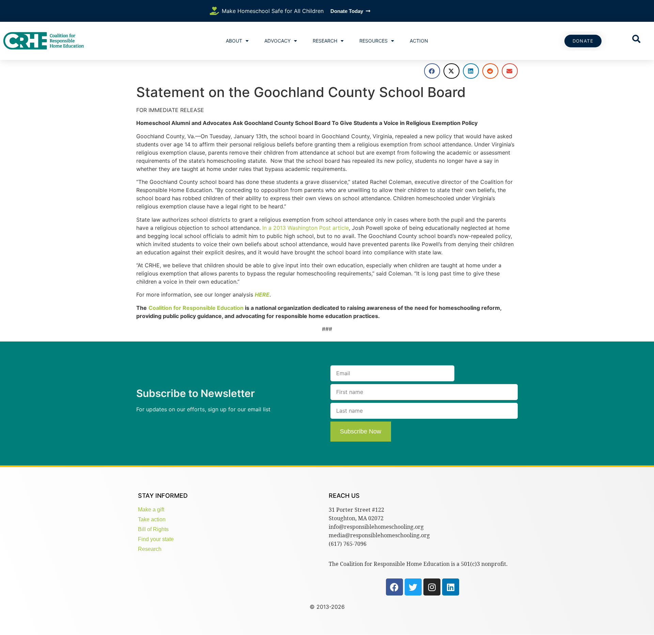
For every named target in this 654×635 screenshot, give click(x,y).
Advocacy (277, 41)
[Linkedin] (450, 587)
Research (325, 41)
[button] (432, 71)
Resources (373, 41)
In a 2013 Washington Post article (305, 227)
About (234, 41)
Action (419, 41)
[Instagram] (431, 587)
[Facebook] (394, 587)
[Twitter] (413, 587)
